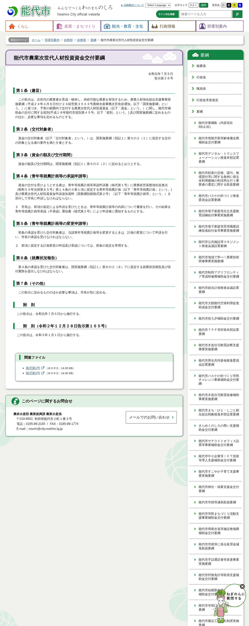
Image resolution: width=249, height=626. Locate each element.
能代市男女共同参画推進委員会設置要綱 (219, 362)
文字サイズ (181, 5)
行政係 (201, 77)
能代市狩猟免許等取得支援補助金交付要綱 (219, 577)
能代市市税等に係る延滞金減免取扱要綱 (219, 546)
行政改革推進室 (207, 100)
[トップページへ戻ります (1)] (29, 11)
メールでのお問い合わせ (149, 417)
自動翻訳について (134, 5)
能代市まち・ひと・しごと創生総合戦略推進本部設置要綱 (219, 412)
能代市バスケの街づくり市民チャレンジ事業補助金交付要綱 (219, 379)
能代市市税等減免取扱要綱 (217, 502)
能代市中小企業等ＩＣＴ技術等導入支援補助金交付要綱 (219, 458)
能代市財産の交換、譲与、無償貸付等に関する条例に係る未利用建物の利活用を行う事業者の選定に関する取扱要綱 (219, 178)
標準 (203, 5)
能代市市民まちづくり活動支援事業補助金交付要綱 (219, 515)
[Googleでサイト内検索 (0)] (237, 14)
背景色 (216, 5)
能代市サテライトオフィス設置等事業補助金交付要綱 (219, 443)
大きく (193, 5)
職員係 (201, 88)
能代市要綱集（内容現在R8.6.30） (216, 125)
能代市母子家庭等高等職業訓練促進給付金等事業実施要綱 (219, 228)
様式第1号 (33, 368)
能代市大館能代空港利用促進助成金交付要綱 (219, 305)
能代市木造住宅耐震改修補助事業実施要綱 (219, 397)
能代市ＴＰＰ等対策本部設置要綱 (219, 331)
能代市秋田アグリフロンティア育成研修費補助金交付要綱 (219, 274)
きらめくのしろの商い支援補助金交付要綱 (219, 427)
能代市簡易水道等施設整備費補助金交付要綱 (219, 531)
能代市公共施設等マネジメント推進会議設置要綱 (219, 244)
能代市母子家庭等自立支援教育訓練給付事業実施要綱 (219, 213)
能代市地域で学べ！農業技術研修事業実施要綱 (219, 259)
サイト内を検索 (166, 14)
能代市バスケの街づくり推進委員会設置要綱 (219, 197)
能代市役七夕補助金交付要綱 (219, 318)
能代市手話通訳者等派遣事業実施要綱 (219, 561)
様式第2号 (33, 373)
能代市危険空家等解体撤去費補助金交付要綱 (219, 140)
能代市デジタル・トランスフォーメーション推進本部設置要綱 (219, 157)
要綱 (204, 55)
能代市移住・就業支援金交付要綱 (219, 489)
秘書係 (201, 65)
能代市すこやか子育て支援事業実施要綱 (219, 473)
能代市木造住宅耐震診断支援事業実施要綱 (219, 347)
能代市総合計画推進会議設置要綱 (219, 289)
